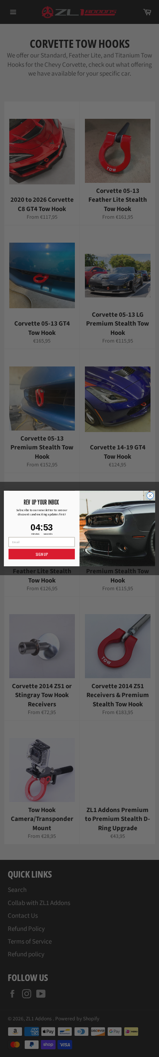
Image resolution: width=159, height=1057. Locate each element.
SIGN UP (41, 554)
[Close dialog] (150, 495)
